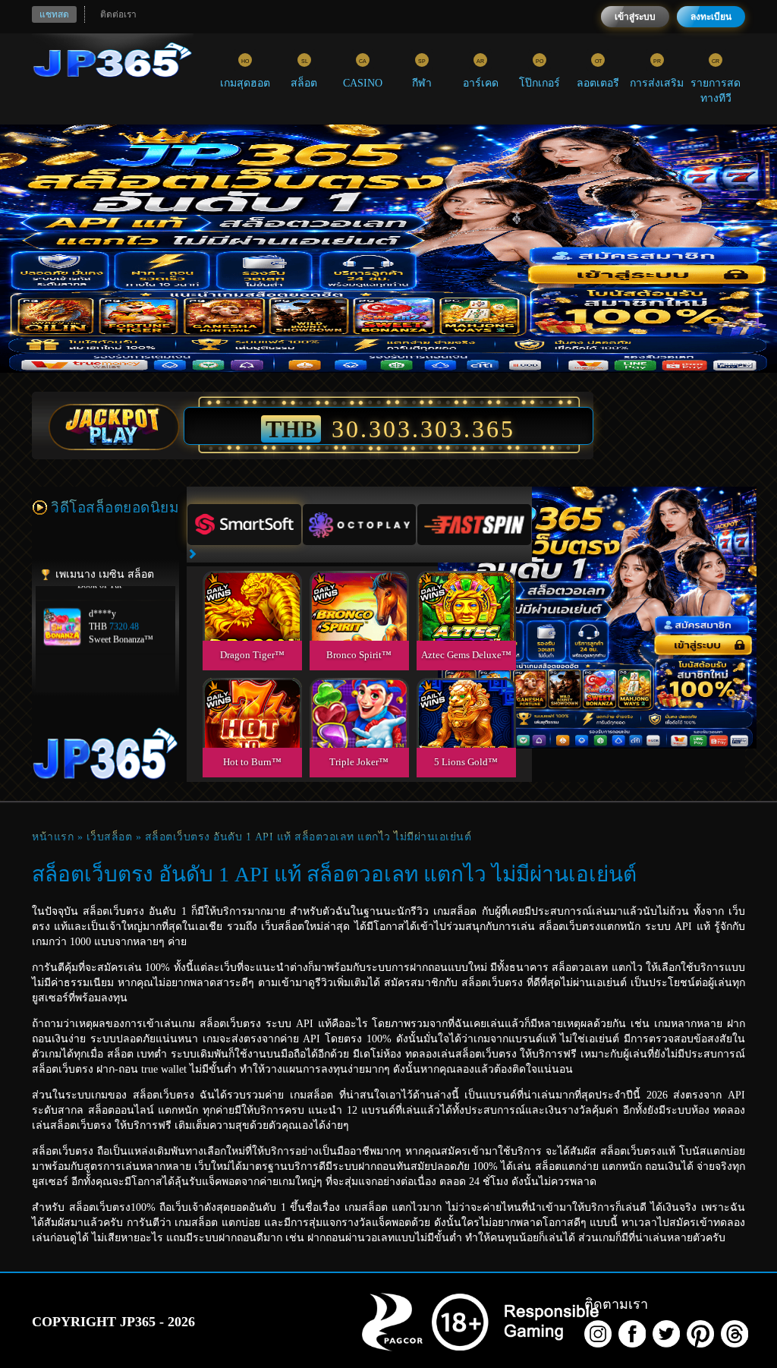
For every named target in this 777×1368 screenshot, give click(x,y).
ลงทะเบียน (710, 16)
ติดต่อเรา (118, 14)
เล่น (252, 623)
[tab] (244, 524)
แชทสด (54, 14)
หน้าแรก (53, 837)
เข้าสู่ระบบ (635, 16)
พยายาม (252, 588)
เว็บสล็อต (110, 837)
